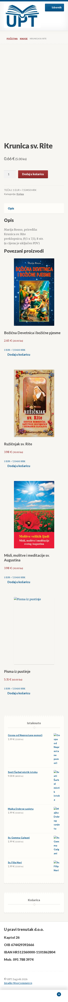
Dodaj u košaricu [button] (18, 354)
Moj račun (11, 996)
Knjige (24, 38)
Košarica (52, 993)
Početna (12, 38)
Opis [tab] (11, 208)
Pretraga (34, 996)
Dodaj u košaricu (33, 174)
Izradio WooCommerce (18, 983)
